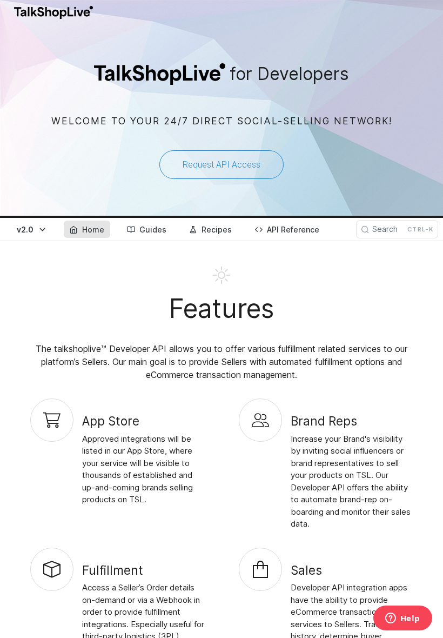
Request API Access (221, 165)
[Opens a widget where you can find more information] (402, 619)
